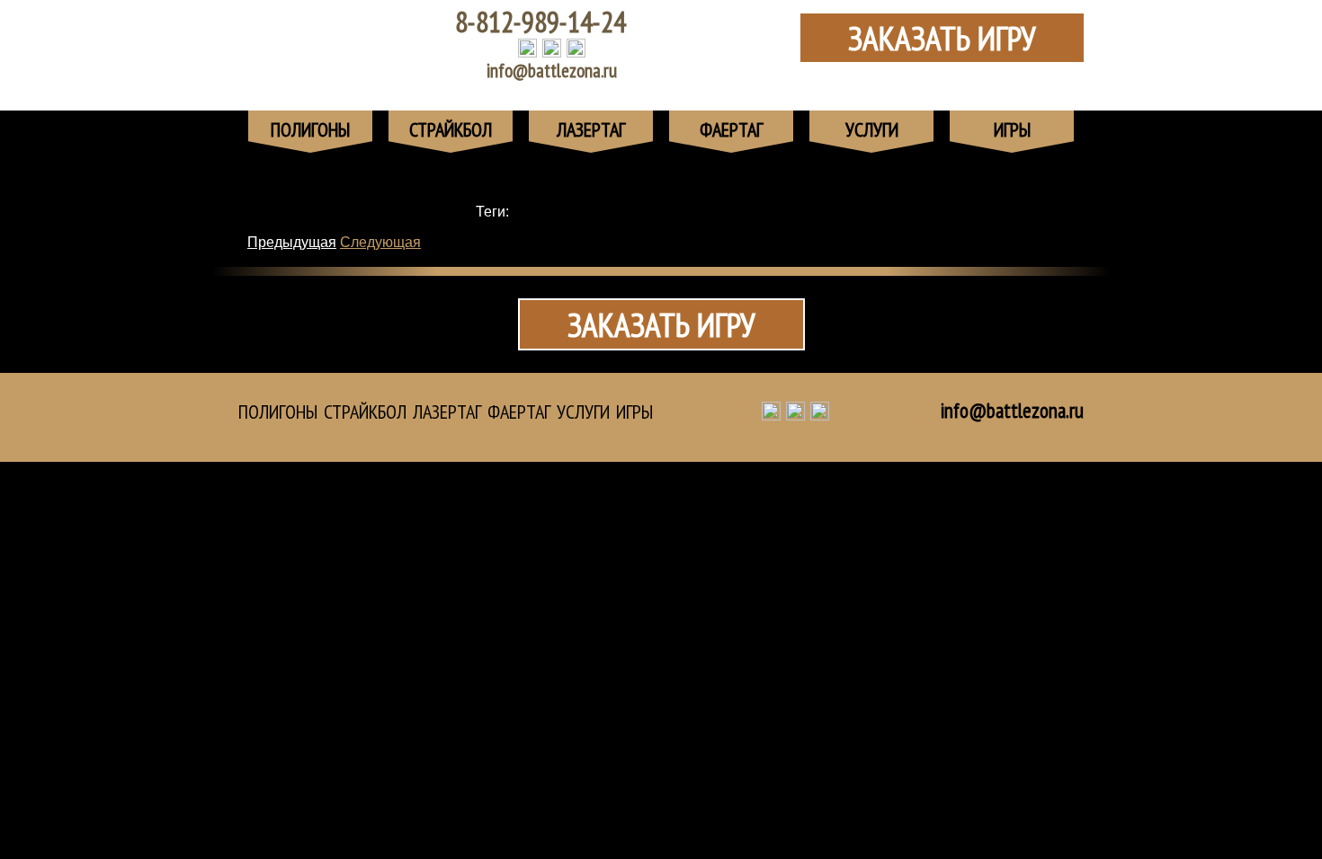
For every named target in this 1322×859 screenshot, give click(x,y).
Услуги (583, 411)
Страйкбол (365, 411)
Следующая (380, 242)
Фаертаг (518, 411)
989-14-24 (540, 21)
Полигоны (277, 411)
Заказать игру (942, 37)
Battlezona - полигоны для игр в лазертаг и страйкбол (333, 45)
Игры (634, 411)
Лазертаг (447, 411)
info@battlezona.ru (552, 70)
